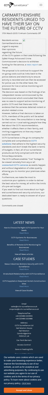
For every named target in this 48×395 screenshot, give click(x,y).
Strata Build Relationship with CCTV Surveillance (24, 274)
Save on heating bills (24, 349)
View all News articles (24, 254)
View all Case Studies (24, 290)
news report (32, 64)
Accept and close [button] (24, 390)
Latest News (24, 222)
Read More (24, 233)
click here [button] (26, 383)
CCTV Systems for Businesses (24, 237)
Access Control (24, 345)
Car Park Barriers (24, 340)
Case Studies (24, 259)
